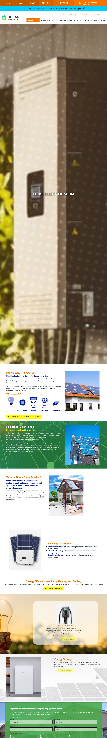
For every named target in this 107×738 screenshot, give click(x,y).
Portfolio (45, 20)
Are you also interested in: (16, 733)
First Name (13, 719)
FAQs (79, 20)
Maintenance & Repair (46, 736)
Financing (84, 14)
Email (56, 726)
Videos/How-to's (67, 20)
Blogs (54, 20)
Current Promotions (68, 14)
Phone (12, 726)
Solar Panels (15, 736)
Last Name (57, 719)
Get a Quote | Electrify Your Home (24, 416)
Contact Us (99, 20)
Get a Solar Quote (53, 588)
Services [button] (32, 20)
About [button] (86, 20)
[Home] (9, 17)
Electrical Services (75, 736)
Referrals (95, 14)
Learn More (65, 639)
